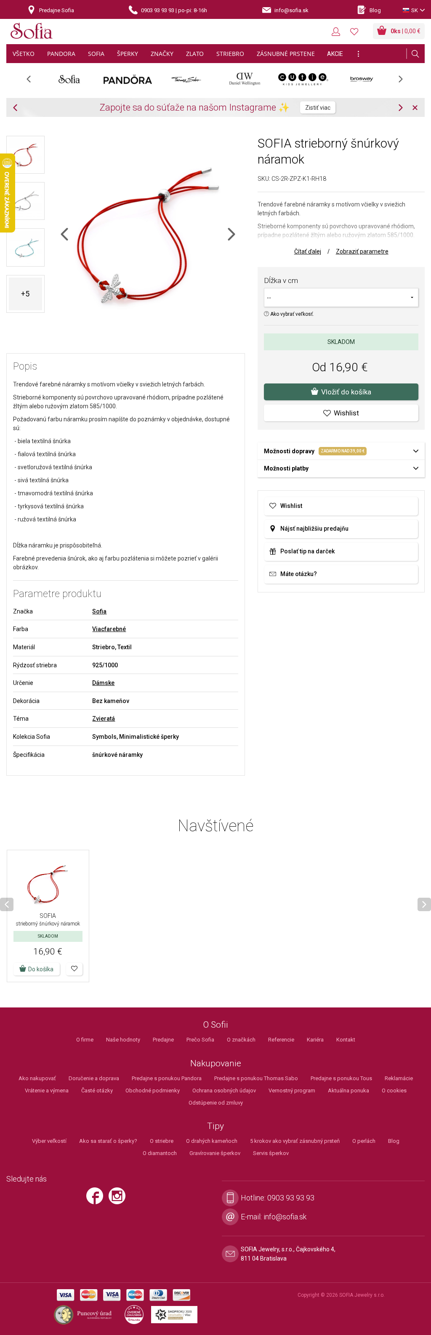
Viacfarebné (109, 629)
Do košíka (40, 969)
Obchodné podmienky (152, 1090)
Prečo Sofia (200, 1039)
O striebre (161, 1141)
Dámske (103, 682)
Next (405, 110)
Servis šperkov (271, 1153)
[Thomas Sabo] (186, 79)
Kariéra (315, 1039)
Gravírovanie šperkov (214, 1153)
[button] (74, 969)
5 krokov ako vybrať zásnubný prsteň (295, 1141)
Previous (20, 110)
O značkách (241, 1039)
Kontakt (345, 1039)
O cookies (394, 1090)
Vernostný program (292, 1090)
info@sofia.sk (284, 1216)
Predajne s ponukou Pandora (167, 1078)
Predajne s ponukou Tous (341, 1078)
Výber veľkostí (49, 1141)
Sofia (99, 611)
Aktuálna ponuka (348, 1090)
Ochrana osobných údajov (224, 1090)
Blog (393, 1141)
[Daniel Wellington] (245, 79)
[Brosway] (362, 79)
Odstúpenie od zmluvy (216, 1103)
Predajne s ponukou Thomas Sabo (256, 1078)
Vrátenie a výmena (47, 1090)
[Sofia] (31, 32)
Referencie (281, 1039)
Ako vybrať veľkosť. (291, 314)
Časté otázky (97, 1090)
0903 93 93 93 (290, 1197)
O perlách (363, 1141)
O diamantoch (160, 1153)
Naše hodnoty (123, 1039)
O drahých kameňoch (211, 1141)
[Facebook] (96, 1199)
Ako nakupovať (37, 1078)
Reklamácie (399, 1078)
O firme (84, 1039)
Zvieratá (103, 718)
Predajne (163, 1039)
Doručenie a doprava (94, 1078)
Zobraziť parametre (362, 251)
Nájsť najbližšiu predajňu (314, 528)
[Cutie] (303, 79)
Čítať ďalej (307, 251)
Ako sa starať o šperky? (108, 1141)
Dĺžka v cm (281, 280)
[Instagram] (119, 1199)
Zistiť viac (317, 107)
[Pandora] (127, 79)
